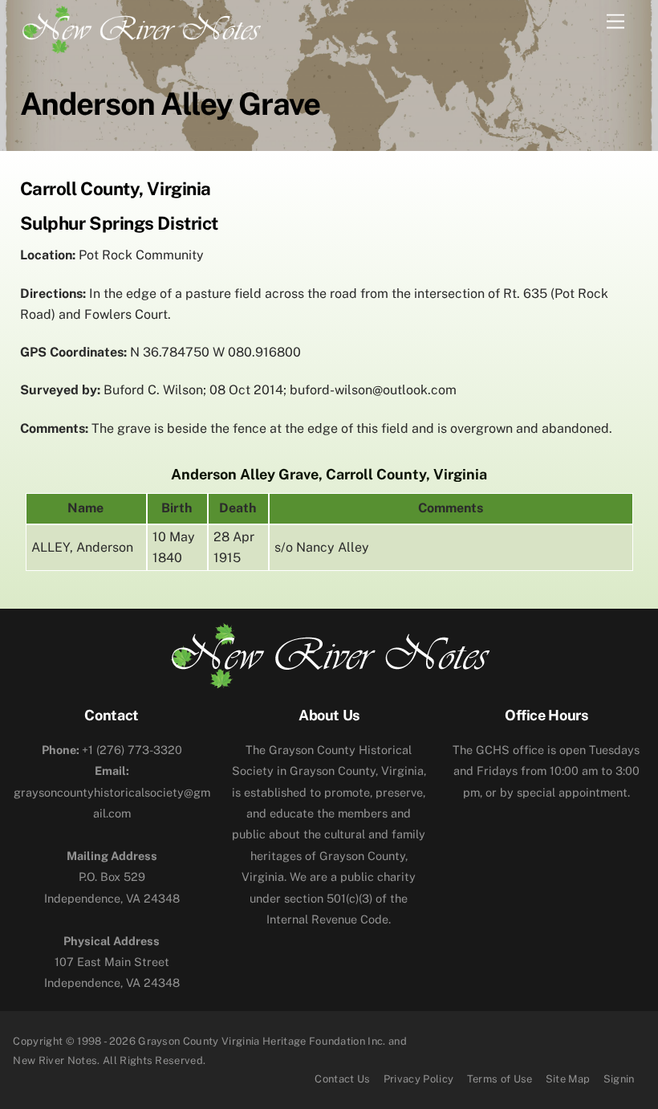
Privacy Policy (419, 1079)
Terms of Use (500, 1079)
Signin (619, 1079)
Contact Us (342, 1079)
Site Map (568, 1079)
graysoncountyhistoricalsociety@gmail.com (112, 792)
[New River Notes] (140, 26)
